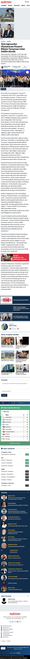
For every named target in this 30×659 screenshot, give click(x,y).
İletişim (8, 641)
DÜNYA (23, 5)
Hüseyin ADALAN (12, 509)
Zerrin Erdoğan (12, 544)
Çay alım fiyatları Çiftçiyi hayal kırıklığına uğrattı (18, 571)
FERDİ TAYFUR (13, 552)
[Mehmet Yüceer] (4, 525)
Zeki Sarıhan (11, 530)
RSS (4, 648)
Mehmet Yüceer (12, 524)
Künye (3, 641)
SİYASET (10, 5)
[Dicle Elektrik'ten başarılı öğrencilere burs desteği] (7, 354)
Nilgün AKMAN (12, 503)
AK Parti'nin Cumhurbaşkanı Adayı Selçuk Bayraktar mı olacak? (16, 498)
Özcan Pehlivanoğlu (14, 517)
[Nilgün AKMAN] (4, 504)
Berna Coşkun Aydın (13, 556)
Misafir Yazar (14, 550)
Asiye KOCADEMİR (12, 576)
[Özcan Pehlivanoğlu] (4, 518)
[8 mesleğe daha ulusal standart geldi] (7, 368)
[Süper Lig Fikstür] (28, 448)
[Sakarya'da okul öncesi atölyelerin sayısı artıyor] (7, 340)
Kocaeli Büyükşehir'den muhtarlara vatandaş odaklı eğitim (21, 360)
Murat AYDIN (11, 495)
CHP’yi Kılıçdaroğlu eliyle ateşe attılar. (18, 526)
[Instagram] (15, 329)
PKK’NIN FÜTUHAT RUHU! (14, 519)
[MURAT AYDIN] (4, 326)
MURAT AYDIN (12, 325)
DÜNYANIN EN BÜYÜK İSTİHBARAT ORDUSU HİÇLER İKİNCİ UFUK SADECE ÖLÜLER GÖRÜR (17, 512)
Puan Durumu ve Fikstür (8, 632)
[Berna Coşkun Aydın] (4, 557)
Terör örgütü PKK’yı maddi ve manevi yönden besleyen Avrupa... (17, 539)
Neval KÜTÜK (11, 587)
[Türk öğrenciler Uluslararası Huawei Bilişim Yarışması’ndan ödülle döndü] (15, 78)
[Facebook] (13, 329)
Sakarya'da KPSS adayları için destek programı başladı (22, 347)
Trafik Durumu (6, 630)
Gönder (4, 395)
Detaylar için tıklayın (15, 443)
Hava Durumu (6, 627)
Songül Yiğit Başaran (14, 563)
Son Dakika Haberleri (7, 635)
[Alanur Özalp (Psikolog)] (4, 570)
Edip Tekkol (11, 537)
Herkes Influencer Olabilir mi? (15, 565)
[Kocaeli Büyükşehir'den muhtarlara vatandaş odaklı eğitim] (22, 354)
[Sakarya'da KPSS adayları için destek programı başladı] (22, 340)
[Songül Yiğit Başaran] (4, 564)
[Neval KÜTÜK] (4, 588)
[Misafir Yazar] (5, 550)
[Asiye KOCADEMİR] (4, 577)
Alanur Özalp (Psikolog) (15, 569)
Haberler (3, 41)
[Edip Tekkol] (4, 538)
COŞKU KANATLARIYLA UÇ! (15, 589)
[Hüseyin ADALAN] (4, 511)
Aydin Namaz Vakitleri (8, 629)
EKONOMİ (16, 5)
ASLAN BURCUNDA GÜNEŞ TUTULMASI (18, 505)
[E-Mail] (10, 329)
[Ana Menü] (28, 1)
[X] (12, 621)
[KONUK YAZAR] (4, 601)
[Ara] (26, 1)
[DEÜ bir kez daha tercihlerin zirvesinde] (22, 368)
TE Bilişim (18, 653)
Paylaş (4, 88)
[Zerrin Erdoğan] (4, 545)
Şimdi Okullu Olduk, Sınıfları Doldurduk (18, 578)
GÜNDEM (3, 5)
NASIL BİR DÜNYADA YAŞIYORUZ (16, 546)
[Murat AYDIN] (4, 497)
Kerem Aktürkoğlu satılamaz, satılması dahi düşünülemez (18, 602)
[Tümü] (28, 492)
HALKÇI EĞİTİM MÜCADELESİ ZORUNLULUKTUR (15, 532)
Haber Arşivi (5, 637)
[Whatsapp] (20, 621)
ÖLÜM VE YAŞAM (12, 583)
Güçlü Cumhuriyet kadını (14, 558)
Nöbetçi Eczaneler (7, 626)
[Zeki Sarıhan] (4, 531)
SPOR (28, 5)
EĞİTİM (8, 41)
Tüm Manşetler (6, 633)
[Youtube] (18, 329)
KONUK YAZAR (11, 599)
